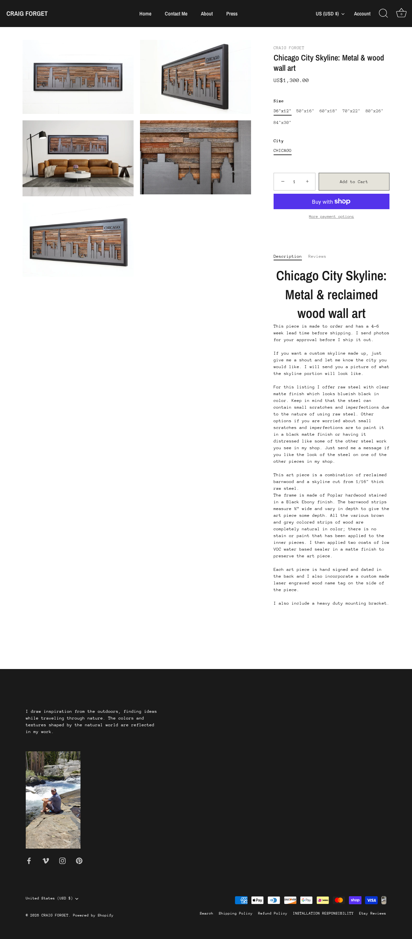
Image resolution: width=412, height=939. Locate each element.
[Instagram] (62, 860)
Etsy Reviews (372, 913)
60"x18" (329, 110)
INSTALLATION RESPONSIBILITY (323, 913)
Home (145, 13)
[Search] (383, 13)
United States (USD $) (49, 898)
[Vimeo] (45, 860)
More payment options (331, 216)
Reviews (317, 256)
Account (362, 13)
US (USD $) (327, 13)
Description (288, 256)
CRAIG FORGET (27, 13)
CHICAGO (283, 150)
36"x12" (283, 110)
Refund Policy (272, 913)
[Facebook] (29, 860)
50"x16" (305, 110)
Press (232, 13)
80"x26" (375, 110)
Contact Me (176, 13)
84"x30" (283, 122)
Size (279, 100)
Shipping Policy (236, 913)
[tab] (291, 256)
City (279, 140)
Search (206, 913)
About (207, 13)
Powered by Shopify (93, 915)
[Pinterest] (79, 860)
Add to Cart (354, 181)
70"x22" (351, 110)
